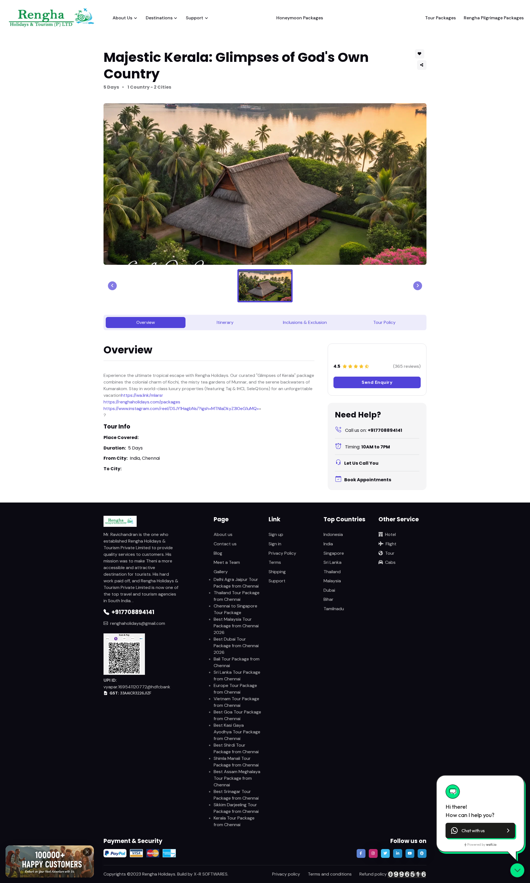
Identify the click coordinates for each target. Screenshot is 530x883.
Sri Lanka (332, 562)
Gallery (221, 572)
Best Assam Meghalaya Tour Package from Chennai (237, 778)
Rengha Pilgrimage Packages (494, 18)
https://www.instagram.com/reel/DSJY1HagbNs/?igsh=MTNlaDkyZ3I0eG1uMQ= (181, 408)
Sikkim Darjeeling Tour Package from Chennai (236, 808)
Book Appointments (367, 480)
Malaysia (332, 581)
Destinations (159, 18)
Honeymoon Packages (299, 18)
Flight (391, 544)
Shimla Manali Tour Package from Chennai (236, 761)
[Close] (87, 849)
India (328, 544)
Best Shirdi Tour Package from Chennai (236, 748)
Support (194, 18)
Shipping (277, 572)
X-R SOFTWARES (210, 874)
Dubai (329, 590)
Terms (275, 562)
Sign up (276, 534)
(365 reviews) (407, 366)
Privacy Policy (282, 553)
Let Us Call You (361, 463)
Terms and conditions (330, 874)
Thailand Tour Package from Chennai (236, 596)
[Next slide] (417, 285)
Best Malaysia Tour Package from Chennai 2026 (236, 625)
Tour (389, 553)
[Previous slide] (112, 285)
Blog (218, 553)
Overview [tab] (145, 322)
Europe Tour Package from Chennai (235, 689)
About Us (122, 18)
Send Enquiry (377, 382)
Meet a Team (227, 562)
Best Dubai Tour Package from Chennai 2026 (236, 645)
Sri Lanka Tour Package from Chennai (237, 675)
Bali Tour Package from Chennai (236, 662)
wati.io (491, 844)
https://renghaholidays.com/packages (142, 402)
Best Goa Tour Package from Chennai (237, 715)
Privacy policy (286, 874)
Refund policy (373, 874)
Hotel (390, 534)
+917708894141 (373, 430)
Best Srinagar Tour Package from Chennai (236, 795)
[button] (421, 65)
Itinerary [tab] (225, 322)
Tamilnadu (334, 609)
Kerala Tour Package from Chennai (234, 821)
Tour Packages (440, 18)
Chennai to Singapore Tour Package (235, 609)
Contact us (225, 544)
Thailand (332, 572)
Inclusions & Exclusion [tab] (305, 322)
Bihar (328, 599)
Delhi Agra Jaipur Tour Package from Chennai (236, 583)
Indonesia (333, 534)
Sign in (275, 544)
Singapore (334, 553)
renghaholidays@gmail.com (137, 623)
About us (223, 534)
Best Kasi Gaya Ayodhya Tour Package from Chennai (237, 731)
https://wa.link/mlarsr (142, 395)
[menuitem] (265, 285)
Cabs (390, 562)
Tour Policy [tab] (384, 322)
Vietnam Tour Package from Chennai (236, 702)
